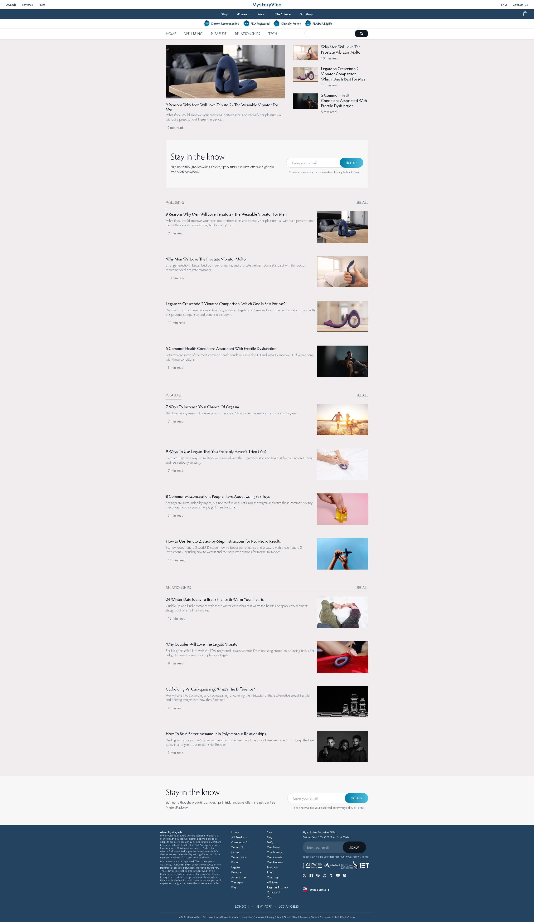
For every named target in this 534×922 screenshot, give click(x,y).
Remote (236, 872)
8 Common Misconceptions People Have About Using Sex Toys (218, 496)
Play (233, 887)
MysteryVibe (193, 917)
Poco (234, 862)
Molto (235, 852)
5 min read (329, 111)
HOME (171, 33)
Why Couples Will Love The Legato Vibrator (202, 644)
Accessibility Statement (253, 917)
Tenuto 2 (237, 847)
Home (235, 832)
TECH (272, 33)
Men (262, 14)
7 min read (176, 421)
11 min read (330, 85)
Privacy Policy (342, 172)
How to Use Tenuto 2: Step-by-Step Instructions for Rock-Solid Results (223, 541)
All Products (239, 837)
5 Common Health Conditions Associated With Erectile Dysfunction (344, 100)
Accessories (238, 877)
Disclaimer (208, 917)
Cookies (351, 917)
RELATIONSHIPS (247, 33)
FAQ (504, 5)
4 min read (176, 708)
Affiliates (272, 882)
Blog (270, 837)
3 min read (176, 515)
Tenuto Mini (239, 857)
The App (237, 882)
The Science (283, 14)
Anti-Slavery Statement (227, 917)
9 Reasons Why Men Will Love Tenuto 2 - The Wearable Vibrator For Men (222, 107)
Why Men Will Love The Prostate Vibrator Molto (341, 49)
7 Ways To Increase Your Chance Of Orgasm (202, 407)
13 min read (176, 618)
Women (243, 14)
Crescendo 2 (239, 842)
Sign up (351, 162)
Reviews (27, 5)
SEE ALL (362, 202)
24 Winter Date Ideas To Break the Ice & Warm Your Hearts (215, 599)
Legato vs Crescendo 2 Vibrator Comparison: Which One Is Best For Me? (343, 73)
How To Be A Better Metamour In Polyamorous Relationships (216, 733)
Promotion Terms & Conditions (315, 917)
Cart (269, 897)
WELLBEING (193, 33)
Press (42, 5)
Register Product (277, 887)
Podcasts (272, 867)
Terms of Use (290, 917)
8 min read (176, 663)
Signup (354, 847)
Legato (235, 867)
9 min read (175, 127)
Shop (224, 14)
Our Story (306, 14)
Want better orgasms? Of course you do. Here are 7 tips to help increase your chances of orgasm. (231, 413)
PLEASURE (219, 33)
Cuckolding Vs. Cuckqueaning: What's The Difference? (210, 689)
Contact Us (520, 5)
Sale (269, 832)
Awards (11, 5)
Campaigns (274, 877)
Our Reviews (275, 862)
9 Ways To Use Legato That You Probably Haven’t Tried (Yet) (216, 451)
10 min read (330, 58)
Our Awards (274, 857)
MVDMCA (339, 917)
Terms (356, 172)
